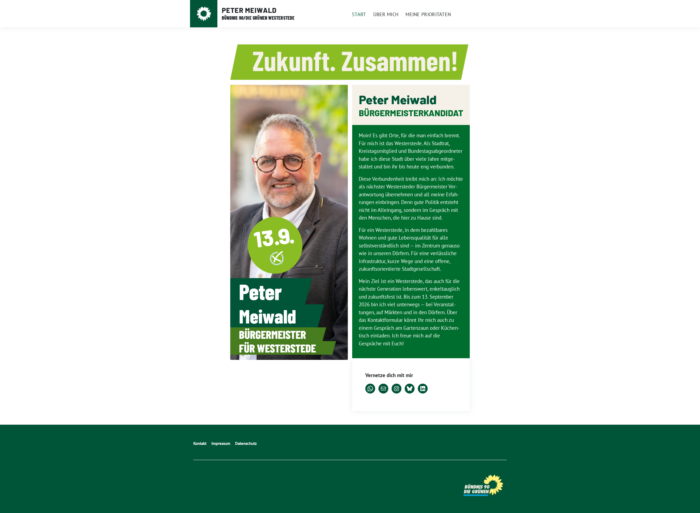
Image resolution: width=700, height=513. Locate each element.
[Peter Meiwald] (203, 13)
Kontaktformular (385, 320)
